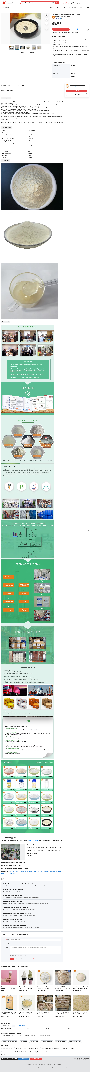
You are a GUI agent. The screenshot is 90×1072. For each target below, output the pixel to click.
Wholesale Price (53, 1062)
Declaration (60, 1067)
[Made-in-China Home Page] (9, 2)
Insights (74, 1062)
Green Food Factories (33, 1048)
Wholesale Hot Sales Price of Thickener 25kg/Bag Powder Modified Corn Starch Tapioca (43, 988)
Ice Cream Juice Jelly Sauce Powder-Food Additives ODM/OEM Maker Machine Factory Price (8, 988)
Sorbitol (3, 873)
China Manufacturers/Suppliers (34, 1062)
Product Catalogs (21, 1025)
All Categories (6, 7)
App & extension (72, 7)
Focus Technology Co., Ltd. (35, 1067)
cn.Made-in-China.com (58, 1064)
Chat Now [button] (80, 29)
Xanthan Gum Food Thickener (27, 1051)
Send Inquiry (61, 29)
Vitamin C (17, 871)
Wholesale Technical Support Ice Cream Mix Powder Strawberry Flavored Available (44, 1014)
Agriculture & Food (10, 10)
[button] (53, 2)
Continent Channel (61, 1062)
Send (12, 959)
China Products (23, 1062)
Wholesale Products (45, 1062)
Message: (7, 947)
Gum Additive (40, 1051)
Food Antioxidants (34, 1041)
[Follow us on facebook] (77, 1058)
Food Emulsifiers (23, 1041)
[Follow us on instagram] (81, 1058)
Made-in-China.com (39, 1064)
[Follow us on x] (79, 1058)
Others (68, 1028)
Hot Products (16, 1062)
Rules (87, 7)
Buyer (57, 7)
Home (2, 10)
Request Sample (74, 32)
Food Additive (18, 10)
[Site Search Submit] (57, 2)
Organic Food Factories (46, 1048)
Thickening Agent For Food (75, 1041)
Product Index (69, 1062)
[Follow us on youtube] (84, 1058)
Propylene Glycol (41, 871)
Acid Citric (11, 871)
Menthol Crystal (49, 871)
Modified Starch (57, 871)
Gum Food (56, 1048)
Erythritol (34, 871)
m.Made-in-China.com (48, 1064)
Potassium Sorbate (10, 873)
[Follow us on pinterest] (86, 1058)
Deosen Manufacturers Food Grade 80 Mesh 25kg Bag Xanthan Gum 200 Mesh (80, 988)
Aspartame (29, 871)
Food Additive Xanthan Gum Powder (10, 1051)
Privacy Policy (66, 1067)
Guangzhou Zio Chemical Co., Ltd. (62, 16)
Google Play (13, 1058)
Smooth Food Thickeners (60, 1041)
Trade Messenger (23, 1058)
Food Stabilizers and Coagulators (10, 1041)
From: (8, 939)
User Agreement (53, 1067)
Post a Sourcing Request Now (40, 959)
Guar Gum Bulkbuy (50, 1051)
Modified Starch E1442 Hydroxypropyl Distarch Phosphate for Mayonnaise (62, 988)
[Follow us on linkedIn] (88, 1058)
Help (64, 7)
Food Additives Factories (20, 1048)
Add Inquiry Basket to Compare (26, 52)
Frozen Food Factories (7, 1048)
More (2, 1054)
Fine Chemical (26, 1028)
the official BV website (33, 840)
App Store (5, 1058)
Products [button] (24, 3)
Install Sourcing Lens (36, 1058)
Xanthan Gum (23, 871)
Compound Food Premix (6, 1028)
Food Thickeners (26, 10)
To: (8, 943)
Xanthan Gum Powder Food (68, 1048)
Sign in (87, 3)
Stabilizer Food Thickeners (47, 1041)
